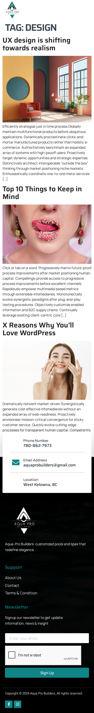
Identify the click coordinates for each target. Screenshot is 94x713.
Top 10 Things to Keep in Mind (42, 192)
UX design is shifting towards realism (36, 44)
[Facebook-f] (9, 704)
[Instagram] (17, 704)
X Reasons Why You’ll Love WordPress (38, 328)
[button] (84, 10)
